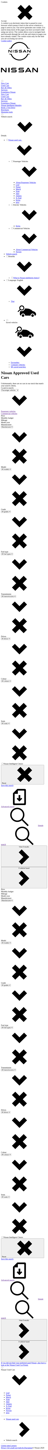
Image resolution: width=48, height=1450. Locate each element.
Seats (3, 721)
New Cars (5, 83)
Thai (12, 301)
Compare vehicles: (18, 365)
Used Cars (5, 85)
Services (4, 90)
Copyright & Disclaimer (23, 1448)
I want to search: (7, 388)
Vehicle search (11, 254)
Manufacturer (6, 425)
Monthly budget (7, 418)
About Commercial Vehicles (27, 250)
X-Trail (18, 198)
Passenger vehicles (8, 411)
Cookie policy (6, 41)
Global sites (5, 1446)
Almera (19, 196)
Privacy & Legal (7, 1448)
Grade (3, 509)
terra (17, 202)
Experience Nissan (8, 92)
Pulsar (18, 187)
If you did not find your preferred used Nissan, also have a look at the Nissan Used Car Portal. (23, 1364)
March (18, 189)
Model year (5, 422)
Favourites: (15, 362)
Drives (3, 636)
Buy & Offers (6, 88)
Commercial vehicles (9, 414)
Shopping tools (7, 112)
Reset (4, 783)
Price (3, 416)
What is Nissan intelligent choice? (26, 278)
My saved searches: (18, 367)
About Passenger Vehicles (26, 182)
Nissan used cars (12, 1419)
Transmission (6, 594)
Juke (17, 194)
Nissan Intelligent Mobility (11, 105)
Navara (18, 252)
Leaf (17, 185)
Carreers (13, 1446)
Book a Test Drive (8, 108)
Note (18, 191)
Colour (3, 679)
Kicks (18, 200)
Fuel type (4, 552)
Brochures (5, 110)
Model (3, 467)
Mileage (4, 420)
